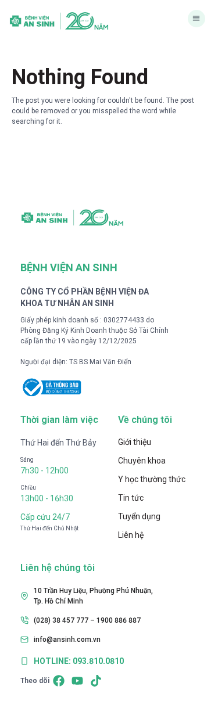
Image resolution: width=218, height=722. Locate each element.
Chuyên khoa (142, 460)
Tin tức (131, 497)
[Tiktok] (96, 680)
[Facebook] (58, 680)
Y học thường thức (151, 479)
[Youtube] (77, 680)
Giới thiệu (134, 442)
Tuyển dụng (139, 516)
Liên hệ (131, 535)
